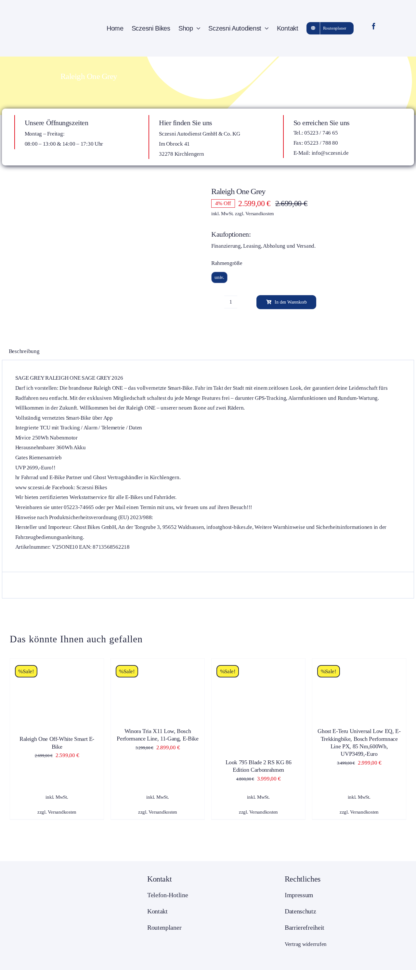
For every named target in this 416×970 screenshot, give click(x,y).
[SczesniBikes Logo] (44, 6)
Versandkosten (259, 213)
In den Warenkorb (291, 302)
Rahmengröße (226, 263)
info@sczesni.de (330, 153)
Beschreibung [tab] (24, 351)
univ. (219, 277)
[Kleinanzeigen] (391, 28)
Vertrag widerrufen (306, 944)
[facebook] (373, 26)
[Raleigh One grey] (101, 257)
